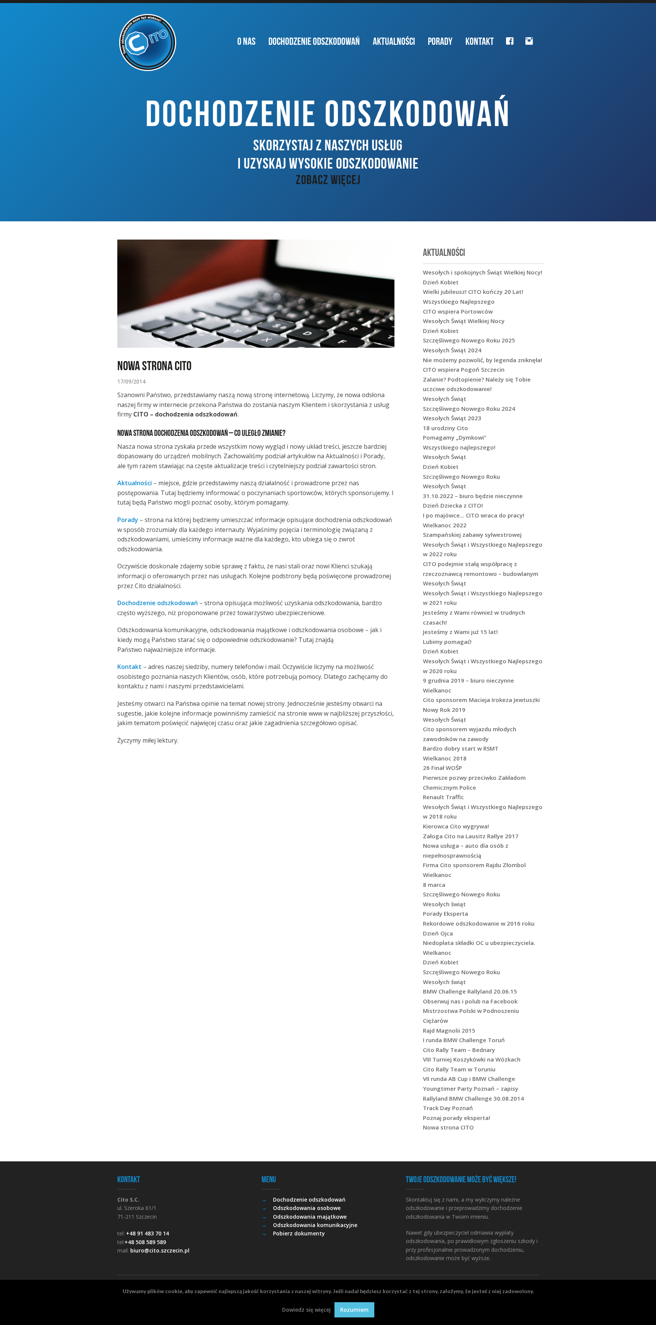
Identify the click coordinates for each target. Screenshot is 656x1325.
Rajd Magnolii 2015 (449, 1030)
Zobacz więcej (328, 180)
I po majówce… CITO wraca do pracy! (473, 515)
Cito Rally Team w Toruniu (459, 1069)
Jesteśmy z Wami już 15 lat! (460, 632)
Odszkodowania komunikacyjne (315, 1225)
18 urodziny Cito (445, 428)
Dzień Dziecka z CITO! (453, 505)
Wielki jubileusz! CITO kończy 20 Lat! (473, 291)
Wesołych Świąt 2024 (452, 350)
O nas (246, 41)
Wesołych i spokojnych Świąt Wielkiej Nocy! (482, 272)
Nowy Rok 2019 (444, 709)
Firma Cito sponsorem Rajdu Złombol (474, 865)
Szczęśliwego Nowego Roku (461, 476)
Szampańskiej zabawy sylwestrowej (472, 534)
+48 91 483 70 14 (147, 1233)
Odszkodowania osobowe (307, 1207)
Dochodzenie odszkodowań (314, 41)
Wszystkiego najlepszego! (459, 447)
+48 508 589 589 (145, 1242)
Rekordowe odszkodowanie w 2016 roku (479, 923)
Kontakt (479, 41)
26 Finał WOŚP (442, 767)
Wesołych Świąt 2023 (452, 418)
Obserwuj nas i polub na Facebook (470, 1001)
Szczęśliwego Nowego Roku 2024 (469, 408)
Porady (440, 41)
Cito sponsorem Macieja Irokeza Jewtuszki (481, 700)
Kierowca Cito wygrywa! (456, 826)
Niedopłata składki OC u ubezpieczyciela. (479, 942)
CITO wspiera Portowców (458, 311)
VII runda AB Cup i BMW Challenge (469, 1078)
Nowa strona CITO (448, 1127)
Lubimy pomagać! (447, 641)
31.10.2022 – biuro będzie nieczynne (473, 496)
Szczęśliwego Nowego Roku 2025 (469, 340)
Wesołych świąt (444, 904)
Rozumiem (354, 1309)
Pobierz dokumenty (299, 1233)
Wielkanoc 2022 (445, 525)
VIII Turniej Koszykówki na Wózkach (471, 1059)
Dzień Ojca (438, 933)
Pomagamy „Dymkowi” (454, 437)
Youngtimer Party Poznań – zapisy (470, 1088)
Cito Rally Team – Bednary (459, 1050)
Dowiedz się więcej (306, 1309)
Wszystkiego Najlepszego (459, 301)
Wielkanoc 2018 (445, 758)
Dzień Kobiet (441, 282)
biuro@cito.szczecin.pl (159, 1250)
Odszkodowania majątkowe (310, 1216)
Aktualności (394, 41)
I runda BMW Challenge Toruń (464, 1040)
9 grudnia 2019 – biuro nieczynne (468, 680)
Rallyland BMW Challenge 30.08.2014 (473, 1098)
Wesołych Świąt (444, 398)
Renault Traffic (443, 797)
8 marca (434, 884)
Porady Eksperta (445, 913)
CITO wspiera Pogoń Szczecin (464, 369)
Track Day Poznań (448, 1108)
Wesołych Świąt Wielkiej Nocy (464, 321)
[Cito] (147, 42)
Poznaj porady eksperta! (456, 1118)
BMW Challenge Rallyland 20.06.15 (470, 991)
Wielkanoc (437, 690)
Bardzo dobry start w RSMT (460, 748)
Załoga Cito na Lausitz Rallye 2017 (471, 836)
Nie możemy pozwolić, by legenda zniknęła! (482, 360)
